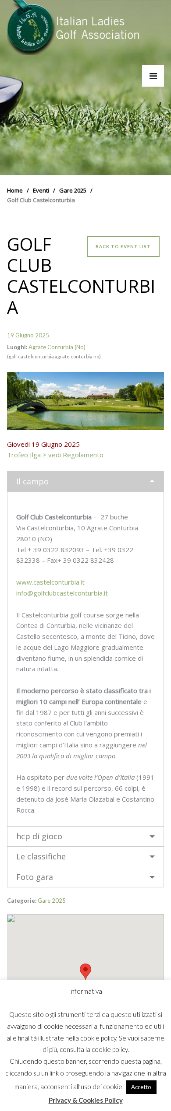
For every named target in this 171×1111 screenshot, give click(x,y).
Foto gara (34, 877)
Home (15, 190)
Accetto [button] (141, 1086)
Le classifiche (41, 856)
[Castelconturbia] (85, 401)
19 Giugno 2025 (28, 335)
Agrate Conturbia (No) (57, 346)
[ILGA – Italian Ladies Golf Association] (73, 27)
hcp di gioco (39, 836)
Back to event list (123, 246)
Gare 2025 (52, 900)
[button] (85, 971)
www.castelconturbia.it (50, 582)
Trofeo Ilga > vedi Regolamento (55, 454)
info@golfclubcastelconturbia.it (62, 593)
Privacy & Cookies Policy (86, 1100)
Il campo (32, 481)
